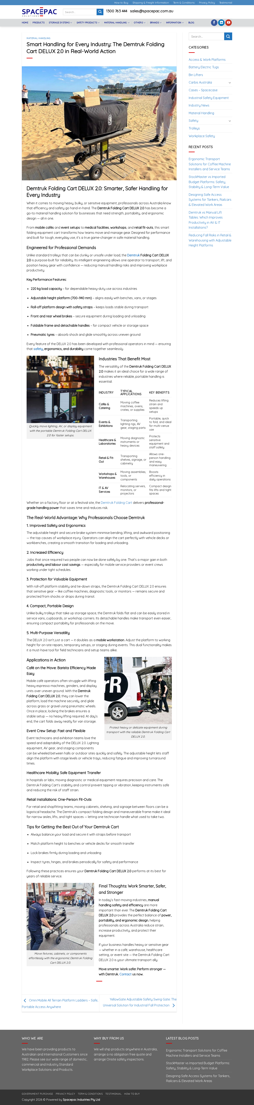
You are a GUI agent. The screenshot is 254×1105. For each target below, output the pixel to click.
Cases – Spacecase (203, 90)
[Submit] (100, 12)
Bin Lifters (196, 75)
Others (138, 22)
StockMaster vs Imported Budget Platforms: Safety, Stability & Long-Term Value (209, 182)
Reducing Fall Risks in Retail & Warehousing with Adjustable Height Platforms (210, 240)
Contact (125, 974)
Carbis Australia (200, 82)
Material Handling (115, 22)
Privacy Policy (207, 2)
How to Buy (121, 2)
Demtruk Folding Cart (116, 503)
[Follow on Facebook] (214, 22)
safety (38, 349)
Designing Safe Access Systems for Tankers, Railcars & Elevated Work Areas (210, 200)
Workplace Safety (202, 136)
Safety (193, 121)
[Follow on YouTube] (228, 22)
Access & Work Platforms (207, 60)
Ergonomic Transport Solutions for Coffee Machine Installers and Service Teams (210, 164)
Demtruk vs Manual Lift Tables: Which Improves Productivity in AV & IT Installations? (206, 220)
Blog (191, 22)
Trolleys (194, 128)
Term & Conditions (183, 2)
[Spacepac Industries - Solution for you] (39, 12)
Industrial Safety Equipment (209, 98)
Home (25, 22)
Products (38, 22)
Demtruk (133, 255)
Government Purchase (37, 1093)
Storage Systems (59, 22)
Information (173, 22)
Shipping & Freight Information (151, 2)
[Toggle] (229, 82)
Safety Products (87, 22)
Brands (154, 22)
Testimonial (225, 2)
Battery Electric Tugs (204, 67)
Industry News (199, 105)
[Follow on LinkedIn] (221, 22)
